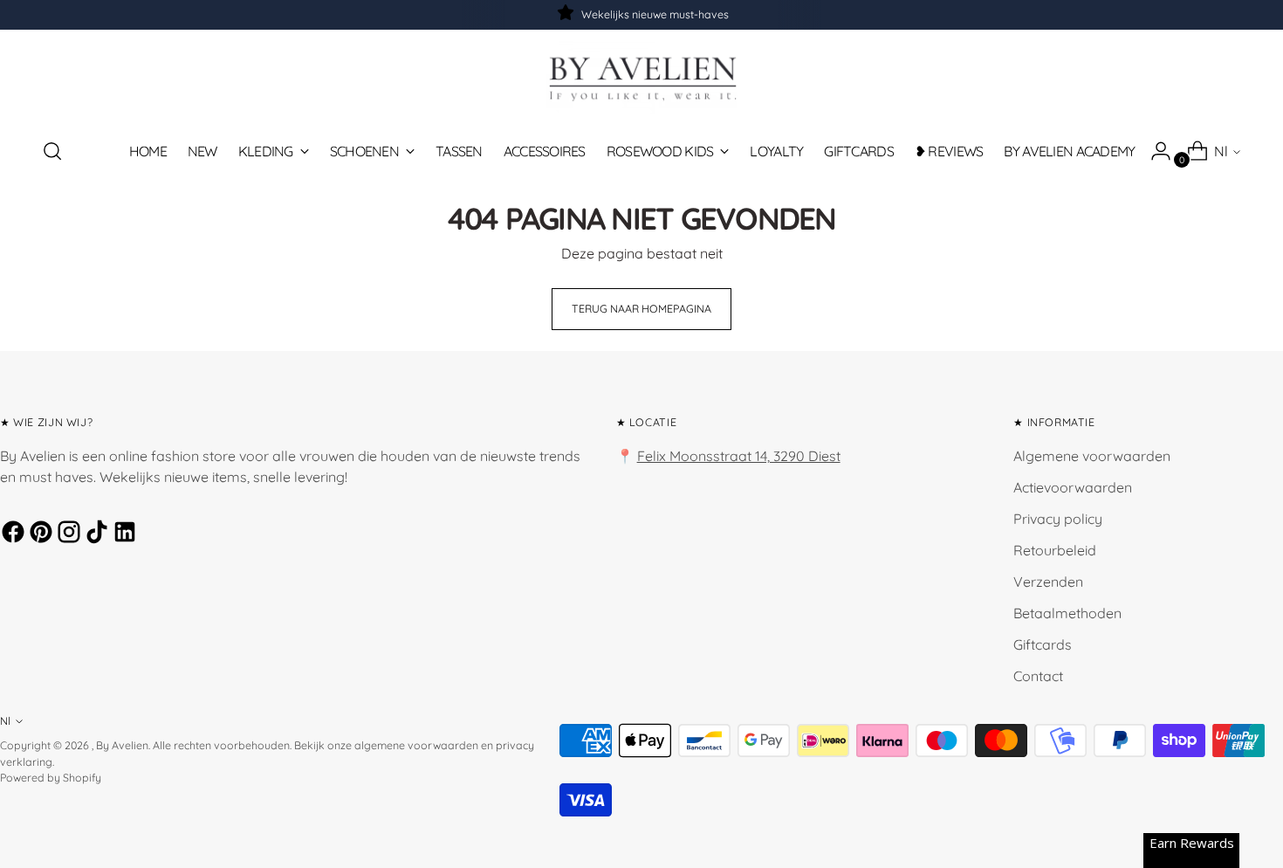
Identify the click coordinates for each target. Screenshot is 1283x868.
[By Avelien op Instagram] (66, 534)
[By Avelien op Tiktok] (94, 534)
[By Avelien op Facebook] (10, 534)
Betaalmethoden (1067, 613)
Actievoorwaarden (1072, 487)
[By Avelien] (641, 77)
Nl (1221, 151)
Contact (1038, 676)
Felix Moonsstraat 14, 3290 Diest (738, 456)
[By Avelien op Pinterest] (38, 534)
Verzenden (1048, 581)
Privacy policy (1057, 518)
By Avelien (122, 745)
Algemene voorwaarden (1091, 456)
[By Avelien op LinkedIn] (122, 534)
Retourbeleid (1054, 550)
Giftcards (1042, 644)
